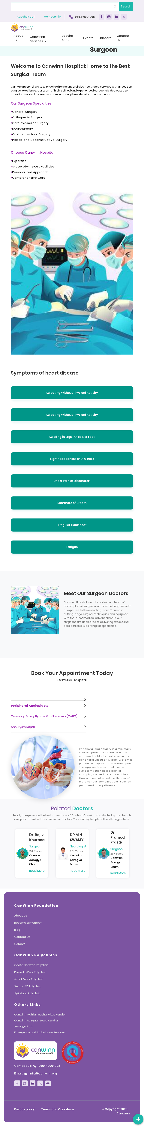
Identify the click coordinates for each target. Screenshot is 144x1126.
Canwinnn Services (37, 39)
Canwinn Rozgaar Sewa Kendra (36, 1020)
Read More (37, 871)
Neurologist (78, 846)
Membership (52, 16)
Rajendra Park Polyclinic (30, 972)
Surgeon (35, 846)
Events (88, 38)
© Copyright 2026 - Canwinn (116, 1111)
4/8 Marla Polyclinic (27, 993)
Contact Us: (37, 1066)
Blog (17, 930)
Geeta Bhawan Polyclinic (31, 965)
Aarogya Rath (23, 1026)
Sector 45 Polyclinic (27, 986)
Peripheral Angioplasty (30, 705)
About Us (18, 38)
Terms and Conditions (57, 1109)
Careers (105, 38)
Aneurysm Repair (23, 727)
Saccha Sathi (26, 16)
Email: (35, 1073)
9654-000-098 (84, 16)
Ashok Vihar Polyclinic (28, 979)
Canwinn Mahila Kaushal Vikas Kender (40, 1014)
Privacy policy (24, 1109)
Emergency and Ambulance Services (39, 1032)
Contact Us (123, 38)
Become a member (28, 923)
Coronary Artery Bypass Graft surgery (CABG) (44, 716)
